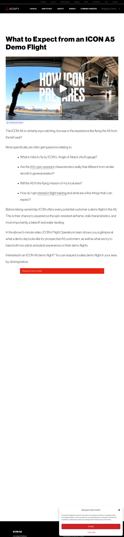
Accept (91, 526)
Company (77, 2)
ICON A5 (33, 9)
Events (72, 9)
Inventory (43, 2)
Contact (114, 2)
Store (86, 2)
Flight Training (65, 2)
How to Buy (47, 9)
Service (53, 2)
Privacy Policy (92, 532)
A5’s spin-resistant (42, 167)
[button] (119, 510)
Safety (60, 9)
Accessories (96, 2)
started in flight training (51, 193)
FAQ (106, 2)
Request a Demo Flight (32, 271)
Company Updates (89, 9)
